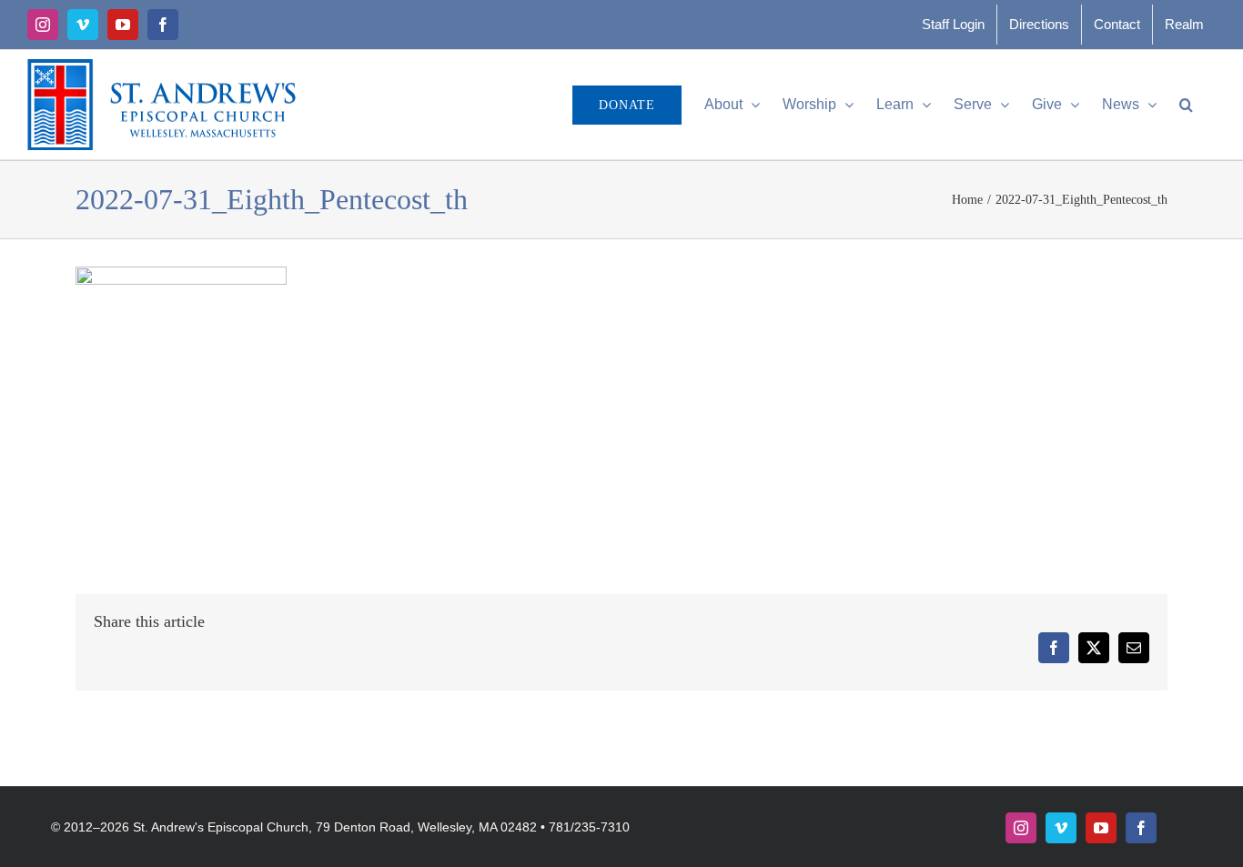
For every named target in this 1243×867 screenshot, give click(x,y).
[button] (1186, 104)
